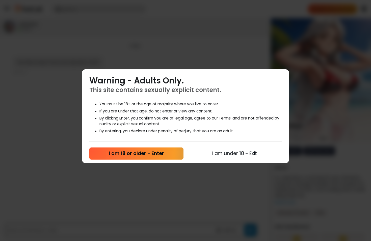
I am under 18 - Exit (234, 153)
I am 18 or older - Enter (136, 153)
